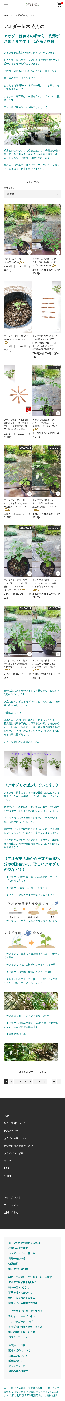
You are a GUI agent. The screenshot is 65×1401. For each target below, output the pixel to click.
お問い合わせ (11, 1212)
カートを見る (11, 1205)
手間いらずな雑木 (18, 1248)
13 (54, 1081)
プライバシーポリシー (16, 1153)
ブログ (7, 1161)
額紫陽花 (13, 1263)
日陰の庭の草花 (16, 1258)
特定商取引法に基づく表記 (18, 1146)
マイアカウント (12, 1197)
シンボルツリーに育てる (21, 1253)
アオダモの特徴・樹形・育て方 (25, 1326)
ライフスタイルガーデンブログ (25, 1311)
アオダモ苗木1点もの (23, 15)
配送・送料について (15, 1123)
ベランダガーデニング (20, 1321)
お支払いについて (18, 1355)
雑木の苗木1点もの (18, 1287)
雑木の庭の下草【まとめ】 (22, 1332)
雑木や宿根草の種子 (19, 1269)
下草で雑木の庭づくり (20, 1292)
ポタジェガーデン (18, 1337)
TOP (6, 15)
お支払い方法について (16, 1138)
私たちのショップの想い (21, 1316)
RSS (6, 1168)
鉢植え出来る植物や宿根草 (22, 1303)
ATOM (7, 1176)
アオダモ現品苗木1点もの (22, 1282)
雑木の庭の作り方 (18, 1371)
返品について (11, 1131)
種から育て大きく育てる (21, 1297)
